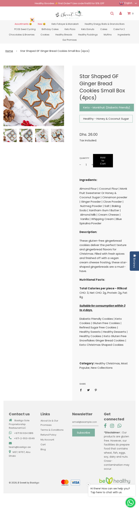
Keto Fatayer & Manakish (65, 23)
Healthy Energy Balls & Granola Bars (105, 23)
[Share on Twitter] (88, 389)
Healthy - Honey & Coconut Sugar (106, 119)
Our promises (69, 39)
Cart (43, 444)
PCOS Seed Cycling (25, 29)
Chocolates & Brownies (22, 34)
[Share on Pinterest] (95, 389)
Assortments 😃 (23, 23)
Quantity (83, 158)
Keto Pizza (70, 29)
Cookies (45, 34)
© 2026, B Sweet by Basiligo (24, 482)
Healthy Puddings (88, 34)
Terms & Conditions (52, 430)
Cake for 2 (119, 29)
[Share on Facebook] (81, 389)
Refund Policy (48, 434)
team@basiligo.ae (20, 447)
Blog (43, 449)
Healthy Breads (63, 34)
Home (9, 51)
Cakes (103, 29)
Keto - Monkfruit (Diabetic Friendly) (106, 107)
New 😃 (42, 23)
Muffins (108, 34)
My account (47, 439)
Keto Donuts (87, 29)
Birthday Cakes (50, 29)
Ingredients (124, 34)
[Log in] (120, 13)
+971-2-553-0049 (24, 438)
